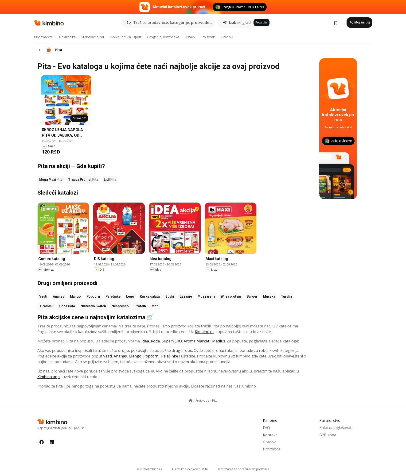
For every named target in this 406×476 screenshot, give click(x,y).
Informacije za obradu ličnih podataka (243, 469)
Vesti (43, 296)
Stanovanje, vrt (92, 37)
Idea (145, 341)
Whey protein (231, 296)
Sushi (169, 296)
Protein (140, 306)
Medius (218, 341)
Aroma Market (196, 341)
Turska (286, 296)
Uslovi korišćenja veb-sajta (190, 469)
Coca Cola (67, 306)
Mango (75, 296)
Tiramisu (46, 306)
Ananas (58, 296)
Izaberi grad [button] (240, 22)
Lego (130, 296)
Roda (155, 341)
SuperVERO (172, 341)
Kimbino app (48, 376)
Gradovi (227, 37)
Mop (155, 306)
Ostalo (190, 37)
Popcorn (93, 296)
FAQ (266, 427)
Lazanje (186, 296)
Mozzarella (206, 296)
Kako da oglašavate (336, 427)
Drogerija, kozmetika (163, 37)
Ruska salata (150, 296)
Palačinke (113, 296)
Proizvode (208, 37)
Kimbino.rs (204, 331)
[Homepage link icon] (190, 401)
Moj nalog (362, 22)
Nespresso (120, 306)
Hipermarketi (43, 37)
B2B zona (327, 435)
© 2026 (149, 469)
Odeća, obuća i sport (125, 37)
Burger (252, 296)
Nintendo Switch (93, 306)
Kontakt (270, 435)
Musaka (269, 296)
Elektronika (67, 37)
